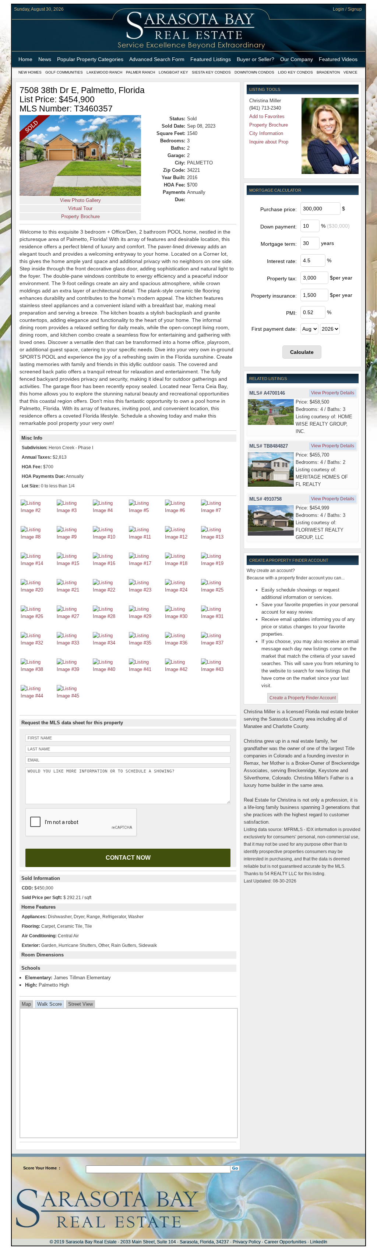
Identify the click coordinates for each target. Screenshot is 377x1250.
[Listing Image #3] (74, 510)
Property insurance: (274, 296)
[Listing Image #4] (110, 510)
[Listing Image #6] (182, 510)
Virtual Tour (80, 208)
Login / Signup (347, 9)
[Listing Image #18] (182, 563)
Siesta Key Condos (211, 72)
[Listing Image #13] (218, 537)
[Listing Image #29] (146, 616)
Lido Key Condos (295, 72)
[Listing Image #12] (182, 537)
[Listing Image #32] (37, 643)
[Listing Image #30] (182, 616)
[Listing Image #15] (74, 563)
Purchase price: (278, 209)
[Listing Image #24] (182, 590)
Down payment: (278, 227)
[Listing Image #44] (37, 696)
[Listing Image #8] (37, 537)
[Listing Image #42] (182, 669)
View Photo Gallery (80, 200)
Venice (350, 72)
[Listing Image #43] (218, 669)
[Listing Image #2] (37, 510)
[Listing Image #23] (146, 590)
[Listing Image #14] (37, 563)
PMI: (291, 313)
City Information (266, 133)
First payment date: (274, 329)
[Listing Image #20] (37, 590)
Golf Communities (64, 72)
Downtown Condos (254, 72)
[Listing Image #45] (74, 696)
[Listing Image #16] (110, 563)
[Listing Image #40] (110, 669)
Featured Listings (210, 59)
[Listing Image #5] (146, 510)
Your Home (46, 1168)
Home (25, 59)
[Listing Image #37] (218, 643)
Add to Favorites (267, 116)
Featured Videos (338, 59)
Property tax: (282, 278)
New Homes (30, 72)
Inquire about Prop (268, 142)
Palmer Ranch (140, 72)
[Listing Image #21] (74, 590)
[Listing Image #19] (218, 563)
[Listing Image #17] (146, 563)
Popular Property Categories (90, 59)
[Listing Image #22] (110, 590)
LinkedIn (318, 1241)
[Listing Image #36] (182, 643)
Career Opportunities (285, 1241)
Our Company (296, 59)
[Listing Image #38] (37, 669)
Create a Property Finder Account (302, 697)
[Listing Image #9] (74, 537)
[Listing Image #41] (146, 669)
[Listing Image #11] (146, 537)
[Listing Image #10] (110, 537)
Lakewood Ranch (104, 72)
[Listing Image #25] (218, 590)
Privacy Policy (247, 1241)
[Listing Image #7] (218, 510)
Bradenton (328, 72)
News (44, 59)
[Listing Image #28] (110, 616)
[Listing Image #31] (218, 616)
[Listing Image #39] (74, 669)
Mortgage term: (279, 244)
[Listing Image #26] (37, 616)
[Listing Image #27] (74, 616)
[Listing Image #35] (146, 643)
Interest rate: (282, 261)
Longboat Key (173, 72)
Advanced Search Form (156, 59)
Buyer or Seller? (255, 59)
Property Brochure (80, 216)
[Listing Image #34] (110, 643)
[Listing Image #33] (74, 643)
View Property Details (332, 392)
